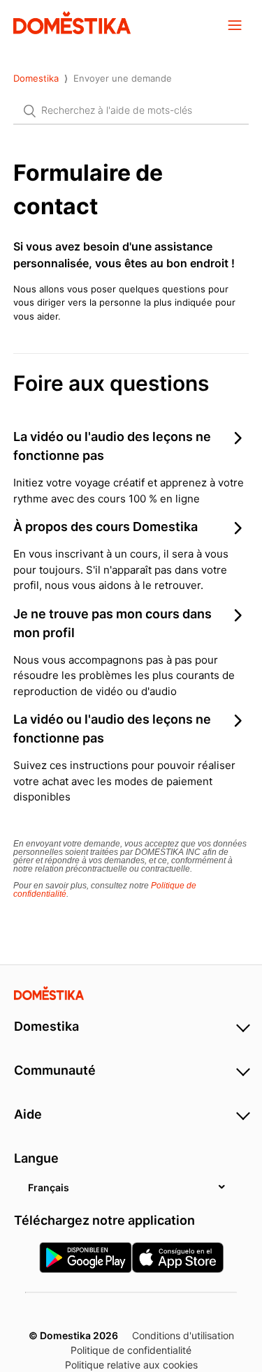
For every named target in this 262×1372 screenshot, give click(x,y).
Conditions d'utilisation (183, 1335)
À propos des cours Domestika (105, 526)
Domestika (36, 78)
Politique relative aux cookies (131, 1365)
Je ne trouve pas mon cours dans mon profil (112, 623)
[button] (235, 24)
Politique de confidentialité (131, 1350)
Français (48, 1187)
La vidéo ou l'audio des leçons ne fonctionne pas (112, 446)
